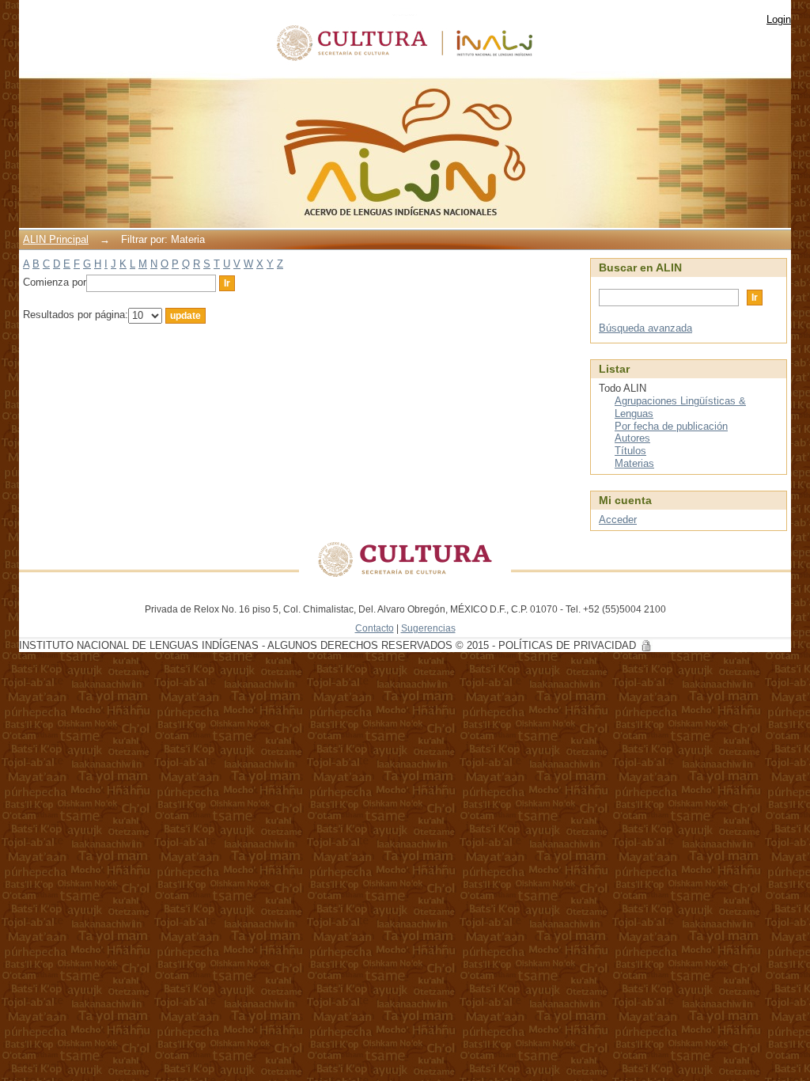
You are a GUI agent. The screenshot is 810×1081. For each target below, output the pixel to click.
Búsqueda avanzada (645, 328)
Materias (634, 463)
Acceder (618, 519)
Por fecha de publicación (671, 426)
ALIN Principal (56, 239)
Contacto (374, 628)
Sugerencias (428, 628)
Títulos (630, 451)
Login (778, 19)
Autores (632, 438)
